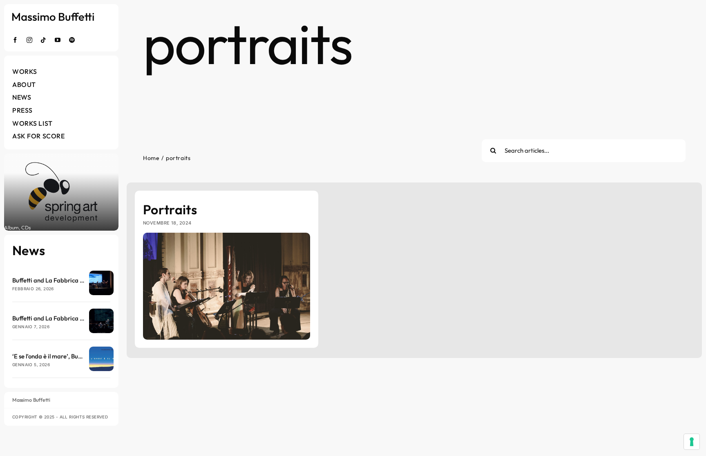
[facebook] (15, 40)
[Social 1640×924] (101, 350)
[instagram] (30, 40)
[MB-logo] (53, 16)
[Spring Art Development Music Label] (61, 192)
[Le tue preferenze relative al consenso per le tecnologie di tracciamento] (691, 441)
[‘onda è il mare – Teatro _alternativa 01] (101, 274)
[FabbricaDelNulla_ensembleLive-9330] (101, 312)
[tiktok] (43, 40)
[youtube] (58, 40)
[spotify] (72, 40)
